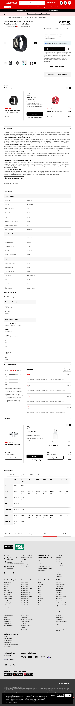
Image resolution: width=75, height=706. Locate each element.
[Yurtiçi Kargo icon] (6, 664)
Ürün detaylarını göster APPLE (13, 178)
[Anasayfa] (5, 18)
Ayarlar (60, 695)
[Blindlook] (9, 547)
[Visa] (23, 657)
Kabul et (68, 695)
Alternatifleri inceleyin (57, 66)
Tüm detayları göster (10, 292)
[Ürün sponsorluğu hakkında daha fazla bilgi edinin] (9, 85)
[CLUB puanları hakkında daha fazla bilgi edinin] (60, 28)
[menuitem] (14, 7)
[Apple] (8, 674)
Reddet (53, 695)
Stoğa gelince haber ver (56, 49)
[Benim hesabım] (61, 3)
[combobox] (33, 3)
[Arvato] (12, 665)
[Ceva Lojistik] (6, 659)
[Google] (18, 674)
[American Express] (36, 657)
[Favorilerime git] (65, 3)
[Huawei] (28, 674)
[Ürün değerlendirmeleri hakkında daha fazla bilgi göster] (29, 26)
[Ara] (20, 3)
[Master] (30, 657)
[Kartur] (12, 659)
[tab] (13, 475)
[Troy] (42, 657)
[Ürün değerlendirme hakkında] (20, 370)
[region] (37, 501)
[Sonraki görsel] (35, 43)
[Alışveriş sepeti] (69, 3)
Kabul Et (34, 114)
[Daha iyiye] (19, 547)
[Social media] (5, 573)
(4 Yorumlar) (25, 26)
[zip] (49, 657)
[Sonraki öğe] (70, 88)
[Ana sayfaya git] (10, 3)
